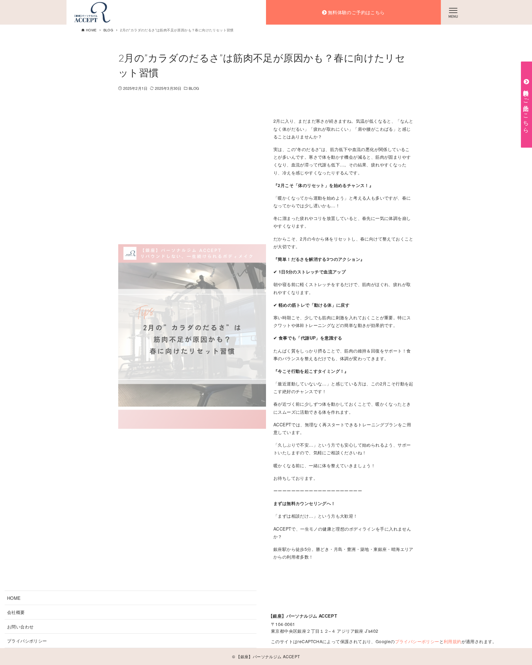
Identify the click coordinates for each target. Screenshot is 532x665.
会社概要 (16, 612)
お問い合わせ (20, 626)
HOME (14, 598)
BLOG (194, 88)
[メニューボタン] (453, 12)
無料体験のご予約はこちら (356, 12)
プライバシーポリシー (417, 641)
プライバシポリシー (27, 640)
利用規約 (452, 641)
